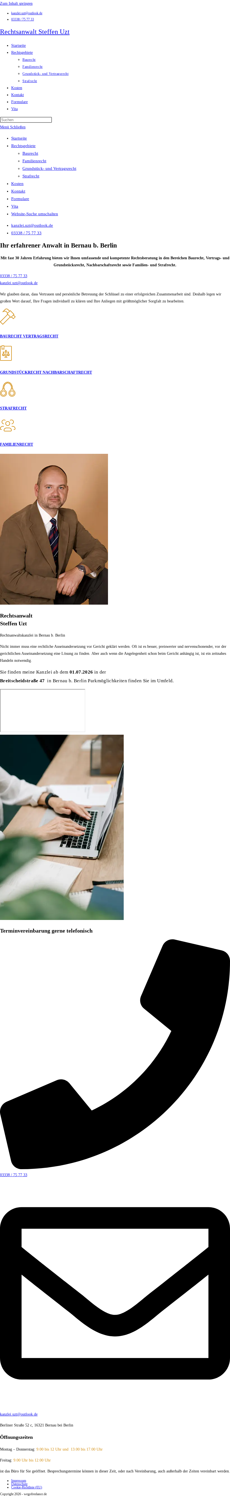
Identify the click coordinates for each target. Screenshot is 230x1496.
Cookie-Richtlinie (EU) (26, 1487)
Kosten (17, 183)
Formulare (20, 198)
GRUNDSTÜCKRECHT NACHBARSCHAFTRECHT (46, 372)
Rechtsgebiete (23, 146)
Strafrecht (30, 176)
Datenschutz (19, 1484)
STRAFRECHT (13, 408)
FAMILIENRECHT (16, 444)
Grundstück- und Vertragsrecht (49, 168)
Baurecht (30, 153)
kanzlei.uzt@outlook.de (26, 13)
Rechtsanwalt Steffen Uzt (35, 31)
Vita (14, 206)
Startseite (19, 138)
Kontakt (18, 191)
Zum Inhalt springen (16, 3)
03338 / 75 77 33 (22, 19)
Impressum (18, 1481)
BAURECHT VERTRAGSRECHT (29, 336)
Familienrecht (34, 161)
